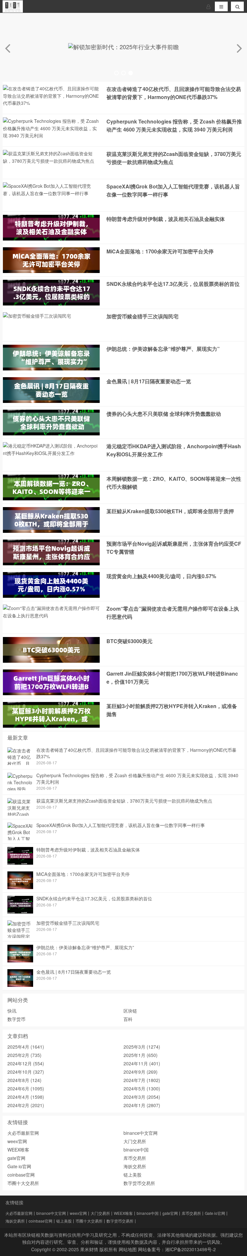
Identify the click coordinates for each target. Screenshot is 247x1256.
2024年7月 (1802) (142, 1080)
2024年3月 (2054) (142, 1097)
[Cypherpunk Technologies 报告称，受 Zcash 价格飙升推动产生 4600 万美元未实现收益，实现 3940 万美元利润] (51, 137)
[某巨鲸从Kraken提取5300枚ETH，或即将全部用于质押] (51, 531)
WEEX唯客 (18, 1149)
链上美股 (133, 1174)
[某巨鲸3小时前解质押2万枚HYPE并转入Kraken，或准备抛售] (51, 726)
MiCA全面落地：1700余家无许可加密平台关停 (160, 251)
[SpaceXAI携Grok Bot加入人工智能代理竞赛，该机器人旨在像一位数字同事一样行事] (51, 195)
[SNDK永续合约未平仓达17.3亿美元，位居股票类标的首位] (51, 303)
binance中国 (136, 1149)
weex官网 (17, 1141)
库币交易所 (135, 1158)
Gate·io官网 (19, 1166)
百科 (128, 1019)
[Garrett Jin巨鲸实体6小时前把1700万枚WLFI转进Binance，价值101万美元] (51, 693)
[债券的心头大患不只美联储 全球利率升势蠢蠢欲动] (51, 433)
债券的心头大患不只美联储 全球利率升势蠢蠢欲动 (163, 413)
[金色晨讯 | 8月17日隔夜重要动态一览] (51, 401)
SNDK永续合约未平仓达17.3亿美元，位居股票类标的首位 (173, 283)
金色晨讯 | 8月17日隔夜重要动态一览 (148, 381)
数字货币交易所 (139, 1183)
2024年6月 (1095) (25, 1088)
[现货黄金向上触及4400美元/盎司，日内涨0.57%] (51, 596)
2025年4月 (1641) (25, 1046)
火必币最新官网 (23, 1133)
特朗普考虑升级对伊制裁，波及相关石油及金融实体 (165, 219)
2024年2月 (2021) (25, 1105)
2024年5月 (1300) (142, 1088)
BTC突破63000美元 (129, 641)
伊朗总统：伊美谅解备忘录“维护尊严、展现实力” (163, 348)
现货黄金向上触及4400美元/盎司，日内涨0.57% (161, 576)
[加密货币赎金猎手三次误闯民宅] (37, 317)
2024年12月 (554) (25, 1063)
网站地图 (128, 1249)
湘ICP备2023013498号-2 (190, 1249)
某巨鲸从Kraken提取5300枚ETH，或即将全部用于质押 (170, 511)
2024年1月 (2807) (142, 1105)
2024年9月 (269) (141, 1072)
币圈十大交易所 (23, 1183)
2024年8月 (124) (24, 1080)
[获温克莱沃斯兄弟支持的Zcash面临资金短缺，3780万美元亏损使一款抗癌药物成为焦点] (51, 162)
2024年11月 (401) (142, 1063)
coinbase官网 (21, 1174)
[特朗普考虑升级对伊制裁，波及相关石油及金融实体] (51, 238)
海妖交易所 (135, 1166)
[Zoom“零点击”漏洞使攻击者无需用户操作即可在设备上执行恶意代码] (51, 617)
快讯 (11, 1010)
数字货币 (16, 1019)
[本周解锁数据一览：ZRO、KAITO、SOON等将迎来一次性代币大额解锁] (51, 498)
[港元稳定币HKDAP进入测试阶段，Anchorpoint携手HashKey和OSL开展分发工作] (51, 454)
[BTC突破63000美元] (51, 661)
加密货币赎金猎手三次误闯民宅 (142, 316)
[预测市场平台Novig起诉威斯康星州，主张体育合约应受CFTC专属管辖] (51, 563)
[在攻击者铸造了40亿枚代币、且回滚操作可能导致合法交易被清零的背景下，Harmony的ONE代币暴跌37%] (51, 105)
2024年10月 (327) (25, 1072)
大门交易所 (135, 1141)
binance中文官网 (141, 1133)
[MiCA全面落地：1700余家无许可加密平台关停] (51, 271)
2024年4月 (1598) (25, 1097)
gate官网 (16, 1158)
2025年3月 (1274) (142, 1046)
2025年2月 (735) (24, 1055)
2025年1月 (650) (141, 1055)
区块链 (130, 1010)
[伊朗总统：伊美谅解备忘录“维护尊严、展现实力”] (51, 368)
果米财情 (89, 1249)
